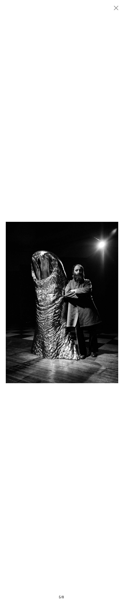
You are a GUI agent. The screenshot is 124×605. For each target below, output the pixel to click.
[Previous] (34, 302)
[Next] (90, 302)
